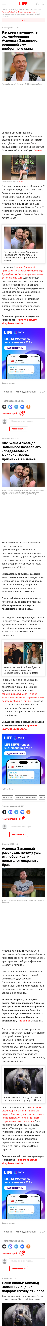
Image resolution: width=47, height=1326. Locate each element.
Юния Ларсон (9, 789)
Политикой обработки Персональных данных (18, 12)
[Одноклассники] (28, 406)
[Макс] (10, 406)
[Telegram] (16, 406)
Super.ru (38, 150)
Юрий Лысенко (9, 383)
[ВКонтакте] (22, 406)
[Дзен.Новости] (4, 406)
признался (25, 1020)
